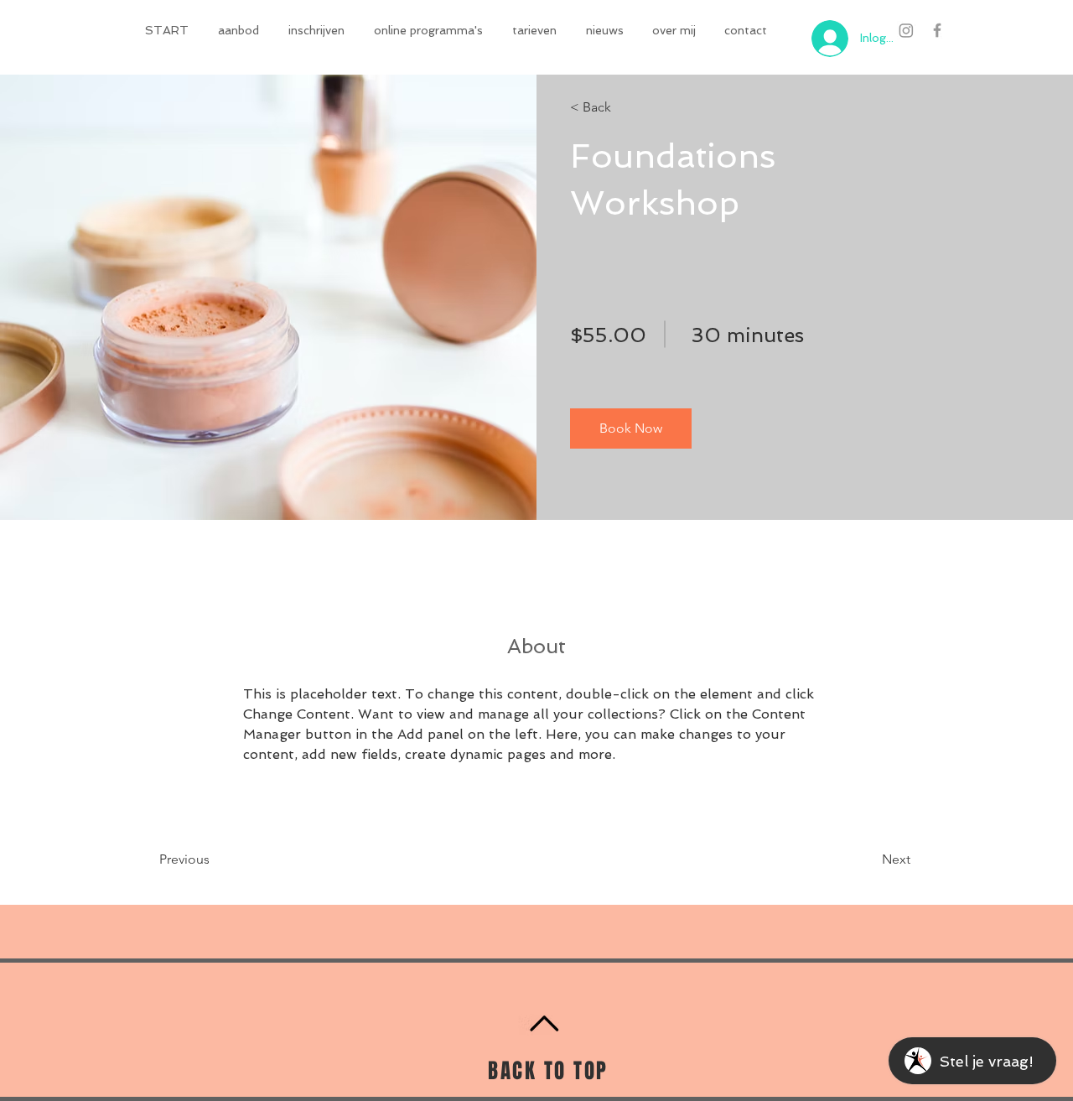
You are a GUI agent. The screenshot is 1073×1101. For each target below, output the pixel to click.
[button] (240, 30)
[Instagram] (906, 30)
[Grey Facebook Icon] (937, 30)
